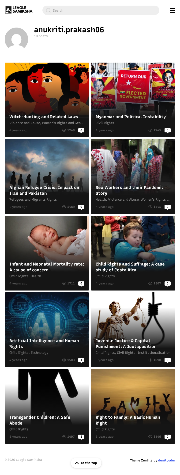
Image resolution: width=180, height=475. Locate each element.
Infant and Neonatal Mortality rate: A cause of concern (47, 253)
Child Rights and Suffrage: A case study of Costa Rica (133, 253)
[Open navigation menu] (172, 10)
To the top (89, 463)
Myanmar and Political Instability (133, 100)
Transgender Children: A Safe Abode (47, 406)
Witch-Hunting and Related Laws (47, 100)
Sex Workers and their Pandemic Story (133, 176)
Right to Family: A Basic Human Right (133, 406)
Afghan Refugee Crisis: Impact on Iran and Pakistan (47, 176)
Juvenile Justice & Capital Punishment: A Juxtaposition (133, 329)
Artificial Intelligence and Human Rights (47, 329)
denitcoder (166, 460)
